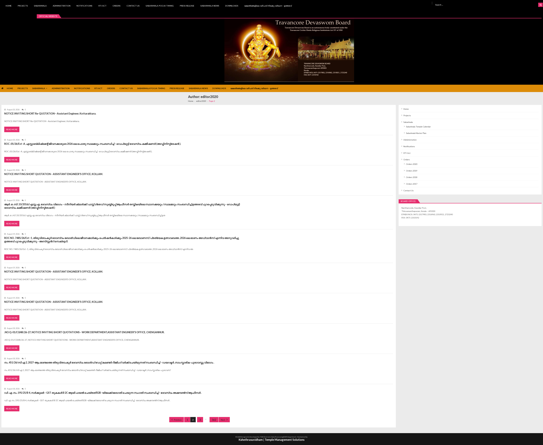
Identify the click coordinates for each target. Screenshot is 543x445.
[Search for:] (473, 4)
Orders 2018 (411, 177)
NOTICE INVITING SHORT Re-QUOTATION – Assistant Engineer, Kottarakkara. (50, 113)
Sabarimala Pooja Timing (160, 6)
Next (223, 420)
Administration (61, 6)
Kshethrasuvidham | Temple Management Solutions (271, 439)
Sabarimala (40, 6)
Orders (116, 6)
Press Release (187, 6)
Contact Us (133, 6)
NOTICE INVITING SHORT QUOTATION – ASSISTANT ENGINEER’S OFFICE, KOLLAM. (53, 174)
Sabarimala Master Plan (416, 133)
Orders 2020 (411, 164)
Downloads (231, 6)
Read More (12, 129)
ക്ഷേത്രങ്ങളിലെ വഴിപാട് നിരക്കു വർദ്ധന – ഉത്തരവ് (268, 6)
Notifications (84, 6)
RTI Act (102, 6)
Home (9, 6)
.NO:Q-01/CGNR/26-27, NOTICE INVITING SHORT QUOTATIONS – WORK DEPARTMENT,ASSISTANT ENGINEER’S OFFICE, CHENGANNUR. (84, 332)
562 (214, 419)
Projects (23, 6)
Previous (178, 420)
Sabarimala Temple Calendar (418, 126)
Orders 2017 (411, 184)
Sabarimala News (209, 6)
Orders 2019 (411, 170)
